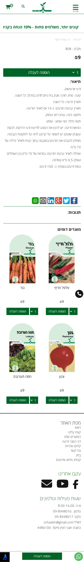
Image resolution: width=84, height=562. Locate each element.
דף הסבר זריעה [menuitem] (71, 441)
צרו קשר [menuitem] (75, 450)
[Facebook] (74, 200)
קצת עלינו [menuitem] (74, 432)
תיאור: (75, 81)
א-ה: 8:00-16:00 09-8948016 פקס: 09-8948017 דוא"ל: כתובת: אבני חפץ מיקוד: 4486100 (59, 516)
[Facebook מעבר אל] (76, 486)
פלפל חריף (61, 287)
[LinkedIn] (50, 200)
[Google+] (58, 200)
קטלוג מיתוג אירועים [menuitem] (68, 459)
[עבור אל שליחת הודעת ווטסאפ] (78, 556)
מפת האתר (70, 422)
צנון (61, 376)
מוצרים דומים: (69, 229)
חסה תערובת (22, 376)
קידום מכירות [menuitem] (73, 446)
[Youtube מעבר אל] (62, 486)
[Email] (43, 200)
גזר (22, 287)
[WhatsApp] (35, 200)
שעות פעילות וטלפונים (60, 498)
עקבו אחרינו (69, 473)
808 (68, 49)
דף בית (77, 39)
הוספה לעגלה (39, 72)
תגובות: (74, 212)
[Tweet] (66, 200)
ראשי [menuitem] (78, 427)
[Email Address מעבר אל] (46, 486)
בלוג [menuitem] (78, 455)
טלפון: (76, 511)
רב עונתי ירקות (62, 39)
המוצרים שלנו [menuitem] (72, 436)
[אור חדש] (42, 7)
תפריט (76, 11)
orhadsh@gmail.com (58, 522)
